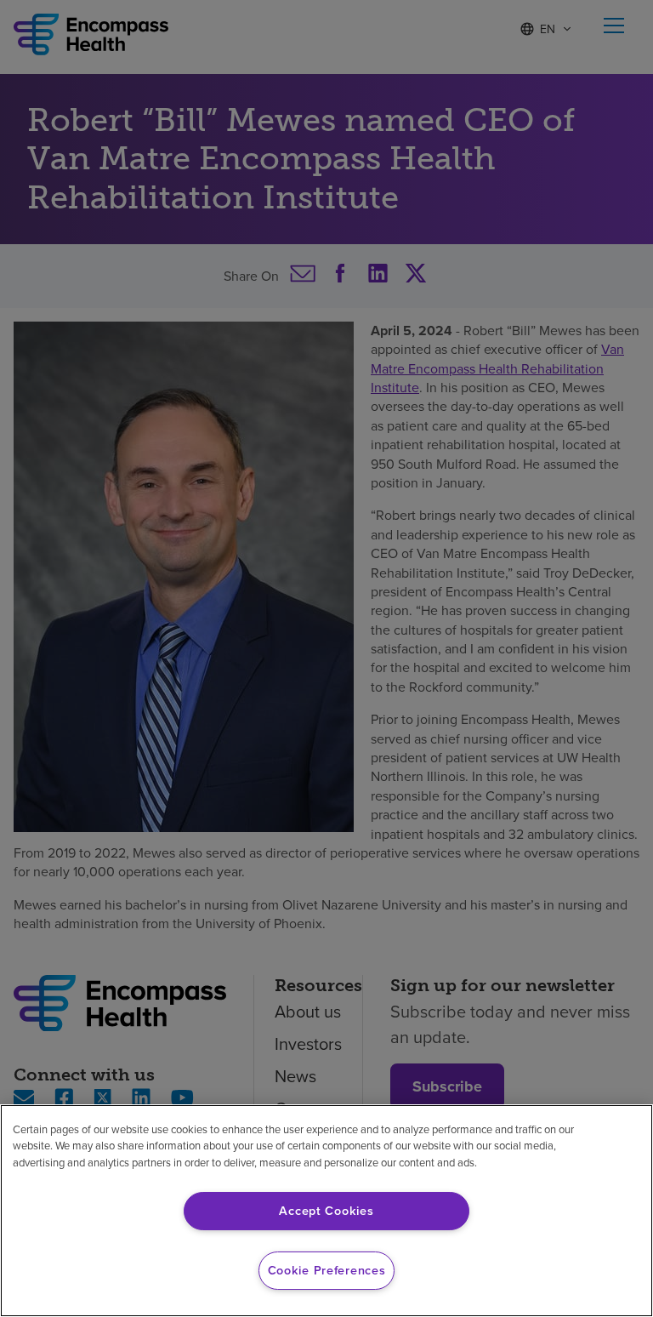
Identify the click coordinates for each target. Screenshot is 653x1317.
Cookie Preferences (327, 1270)
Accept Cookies (326, 1210)
